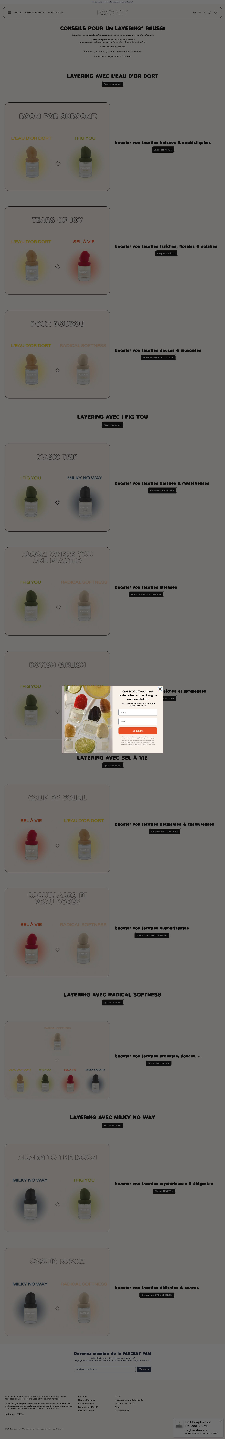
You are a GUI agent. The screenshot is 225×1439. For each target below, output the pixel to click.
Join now (137, 730)
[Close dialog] (160, 689)
